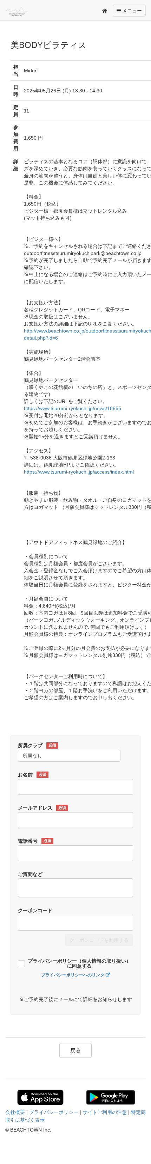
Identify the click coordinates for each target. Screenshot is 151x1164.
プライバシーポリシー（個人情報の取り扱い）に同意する (79, 963)
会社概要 (15, 1112)
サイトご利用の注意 (105, 1112)
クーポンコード (35, 910)
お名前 (32, 774)
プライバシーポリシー (53, 1112)
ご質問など (30, 874)
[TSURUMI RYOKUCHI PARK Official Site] (20, 11)
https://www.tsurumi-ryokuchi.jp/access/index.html (79, 472)
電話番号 (34, 841)
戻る (75, 1050)
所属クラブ (37, 745)
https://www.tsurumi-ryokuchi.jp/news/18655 (72, 408)
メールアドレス (42, 807)
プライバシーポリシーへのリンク (72, 975)
